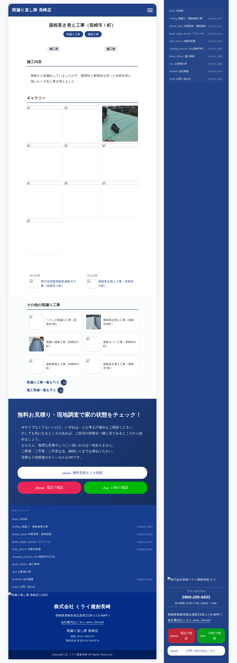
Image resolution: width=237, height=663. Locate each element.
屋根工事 (93, 34)
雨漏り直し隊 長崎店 (31, 10)
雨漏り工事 (73, 34)
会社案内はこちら (82, 622)
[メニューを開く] (150, 10)
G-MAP (103, 615)
